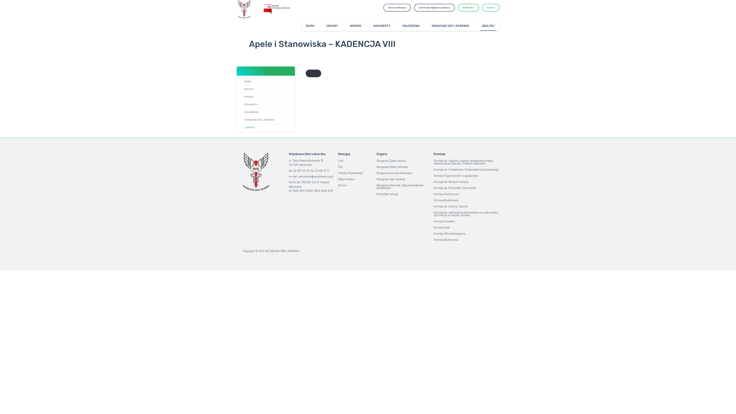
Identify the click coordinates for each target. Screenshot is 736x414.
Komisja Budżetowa (446, 200)
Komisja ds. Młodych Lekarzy (451, 182)
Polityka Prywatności (350, 173)
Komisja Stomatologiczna (449, 233)
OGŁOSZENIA (411, 26)
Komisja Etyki (442, 227)
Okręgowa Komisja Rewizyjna (394, 173)
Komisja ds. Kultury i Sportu (450, 206)
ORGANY (332, 26)
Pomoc (342, 185)
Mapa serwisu (346, 179)
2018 (313, 73)
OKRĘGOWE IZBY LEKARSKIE (450, 26)
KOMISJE (355, 26)
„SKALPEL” (488, 26)
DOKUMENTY (381, 26)
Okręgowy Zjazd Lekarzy (391, 161)
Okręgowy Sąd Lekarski (390, 179)
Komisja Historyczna (446, 194)
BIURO (310, 26)
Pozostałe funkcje (387, 194)
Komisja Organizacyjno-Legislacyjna (456, 175)
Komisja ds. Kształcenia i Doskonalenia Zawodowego (466, 169)
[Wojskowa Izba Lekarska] (244, 9)
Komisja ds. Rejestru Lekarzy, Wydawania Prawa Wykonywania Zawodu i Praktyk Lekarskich (463, 162)
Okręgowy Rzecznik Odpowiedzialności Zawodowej (400, 187)
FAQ (340, 167)
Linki (340, 161)
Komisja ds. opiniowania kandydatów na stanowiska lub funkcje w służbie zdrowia (466, 214)
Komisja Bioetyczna (446, 240)
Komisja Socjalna (444, 221)
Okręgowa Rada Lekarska (392, 167)
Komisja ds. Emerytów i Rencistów (455, 188)
